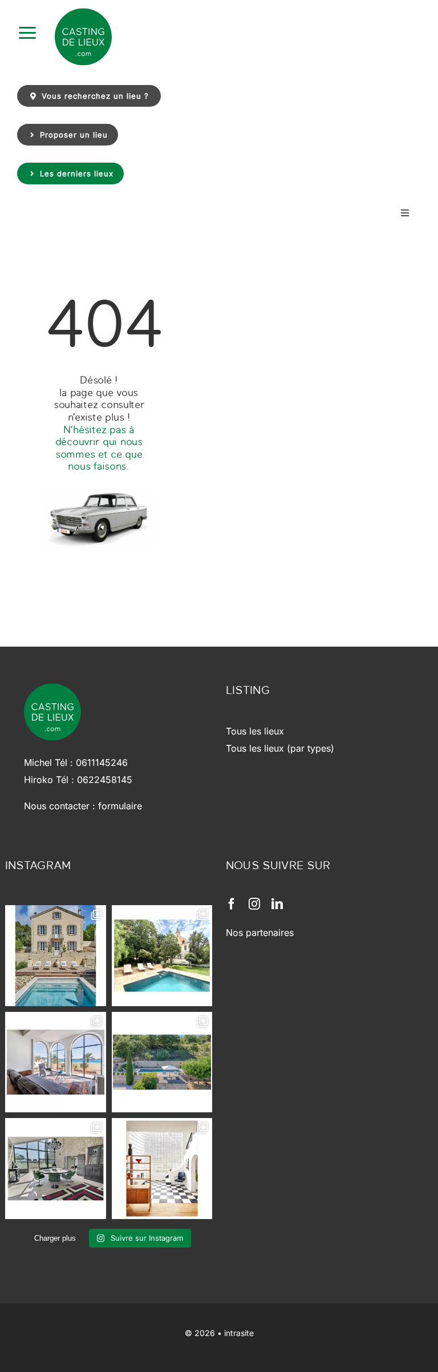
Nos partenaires (260, 932)
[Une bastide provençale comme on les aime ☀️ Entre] (162, 1062)
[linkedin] (277, 904)
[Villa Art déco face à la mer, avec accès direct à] (162, 1168)
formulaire (120, 806)
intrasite (239, 1333)
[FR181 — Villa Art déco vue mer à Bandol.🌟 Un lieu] (55, 1062)
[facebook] (231, 904)
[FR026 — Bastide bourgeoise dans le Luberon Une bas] (55, 955)
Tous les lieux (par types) (280, 748)
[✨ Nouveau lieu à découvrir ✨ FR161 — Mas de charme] (55, 1168)
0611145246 (102, 762)
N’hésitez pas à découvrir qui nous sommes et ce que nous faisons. (99, 448)
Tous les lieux (255, 731)
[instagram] (254, 904)
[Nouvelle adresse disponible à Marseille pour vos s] (162, 955)
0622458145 (104, 779)
